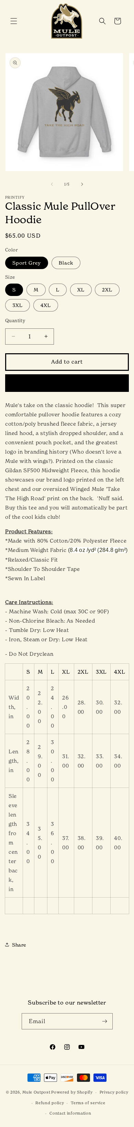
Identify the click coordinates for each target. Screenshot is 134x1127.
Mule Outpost (36, 1092)
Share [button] (19, 945)
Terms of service (88, 1102)
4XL (46, 305)
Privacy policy (114, 1092)
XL (81, 290)
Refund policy (49, 1102)
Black (66, 263)
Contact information (70, 1113)
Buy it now (67, 382)
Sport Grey (26, 263)
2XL (107, 290)
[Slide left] (51, 184)
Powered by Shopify (72, 1092)
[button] (13, 21)
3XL (17, 305)
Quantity (15, 320)
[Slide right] (82, 184)
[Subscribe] (104, 1021)
